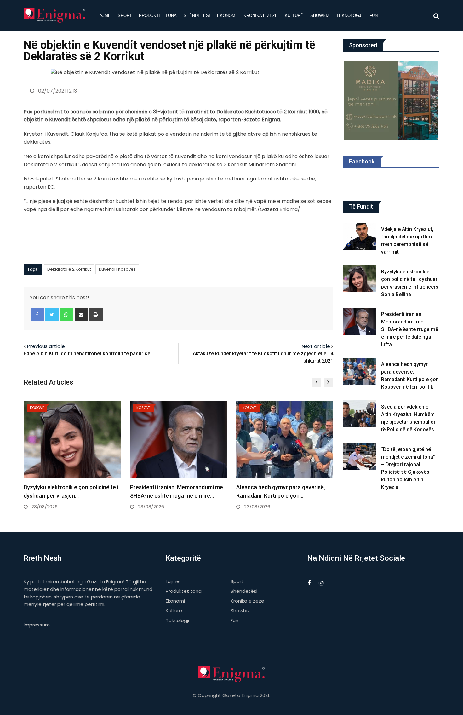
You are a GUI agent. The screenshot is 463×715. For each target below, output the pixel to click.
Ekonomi (227, 15)
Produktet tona (158, 15)
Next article (315, 346)
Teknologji (349, 15)
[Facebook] (37, 314)
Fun (373, 15)
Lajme (104, 15)
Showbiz (319, 15)
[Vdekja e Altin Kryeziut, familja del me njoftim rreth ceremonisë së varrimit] (360, 236)
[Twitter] (52, 314)
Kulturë (294, 15)
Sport (125, 15)
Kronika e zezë (260, 15)
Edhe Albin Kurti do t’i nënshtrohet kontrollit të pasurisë (87, 354)
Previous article (46, 346)
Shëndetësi (197, 15)
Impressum (37, 624)
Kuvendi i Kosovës (117, 269)
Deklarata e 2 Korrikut (69, 269)
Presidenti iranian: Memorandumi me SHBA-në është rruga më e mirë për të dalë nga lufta (409, 329)
